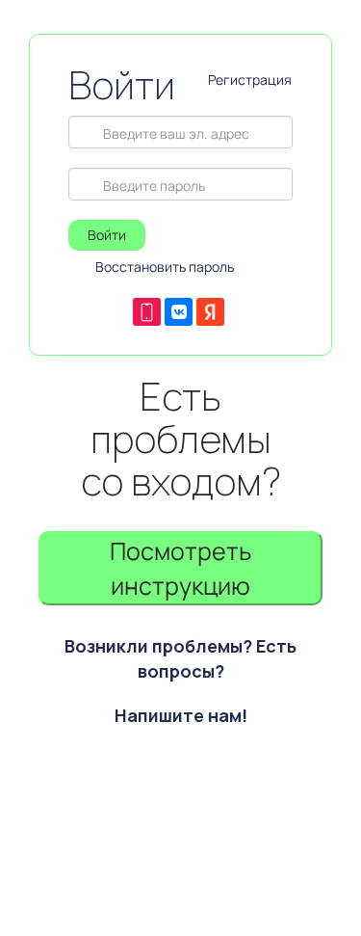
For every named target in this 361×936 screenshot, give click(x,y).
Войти (107, 235)
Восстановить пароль (164, 266)
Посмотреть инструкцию (180, 568)
